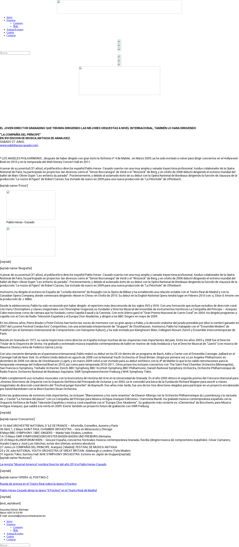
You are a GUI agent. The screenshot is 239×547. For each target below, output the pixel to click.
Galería (10, 32)
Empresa (11, 20)
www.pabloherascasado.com (19, 145)
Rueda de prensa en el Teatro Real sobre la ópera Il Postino (38, 484)
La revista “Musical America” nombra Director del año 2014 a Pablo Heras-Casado (53, 464)
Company (18, 23)
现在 (15, 26)
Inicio (9, 17)
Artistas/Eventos (15, 29)
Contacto (11, 35)
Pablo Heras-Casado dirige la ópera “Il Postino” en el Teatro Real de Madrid (48, 490)
